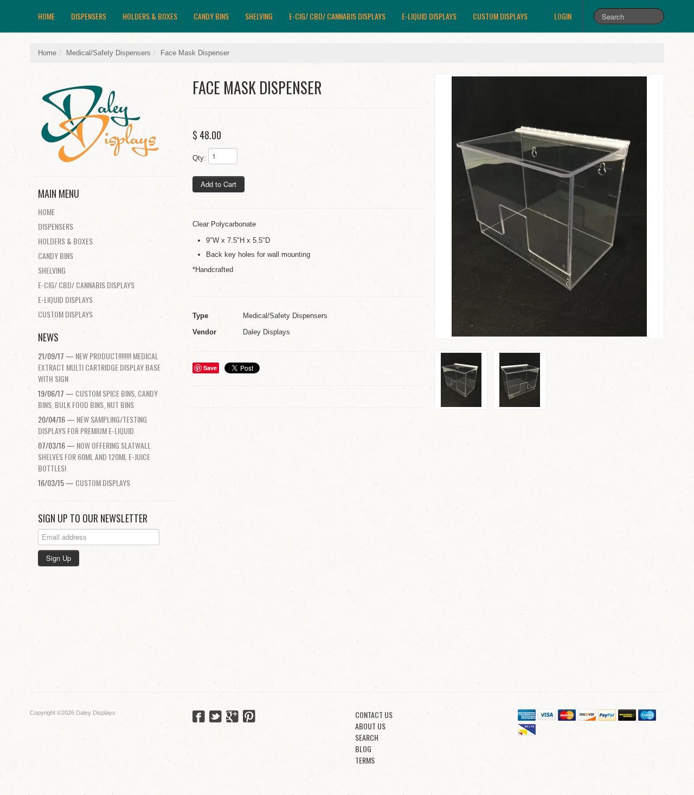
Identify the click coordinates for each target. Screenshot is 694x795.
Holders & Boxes (150, 16)
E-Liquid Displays (429, 16)
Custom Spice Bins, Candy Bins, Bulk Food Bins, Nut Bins (98, 398)
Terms (365, 760)
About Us (370, 726)
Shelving (259, 16)
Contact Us (374, 714)
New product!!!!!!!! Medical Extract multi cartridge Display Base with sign (99, 367)
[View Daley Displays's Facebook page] (198, 717)
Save (210, 368)
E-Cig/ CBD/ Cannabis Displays (337, 16)
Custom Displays (500, 16)
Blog (363, 748)
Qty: (199, 158)
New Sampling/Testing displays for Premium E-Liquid (92, 424)
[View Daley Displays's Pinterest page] (249, 717)
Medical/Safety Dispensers (108, 53)
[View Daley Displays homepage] (107, 119)
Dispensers (88, 16)
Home (46, 16)
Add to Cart (218, 184)
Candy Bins (211, 16)
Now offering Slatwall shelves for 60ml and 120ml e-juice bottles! (94, 456)
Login (562, 16)
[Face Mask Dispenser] (549, 206)
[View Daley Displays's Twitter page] (215, 717)
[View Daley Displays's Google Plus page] (232, 717)
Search (366, 737)
